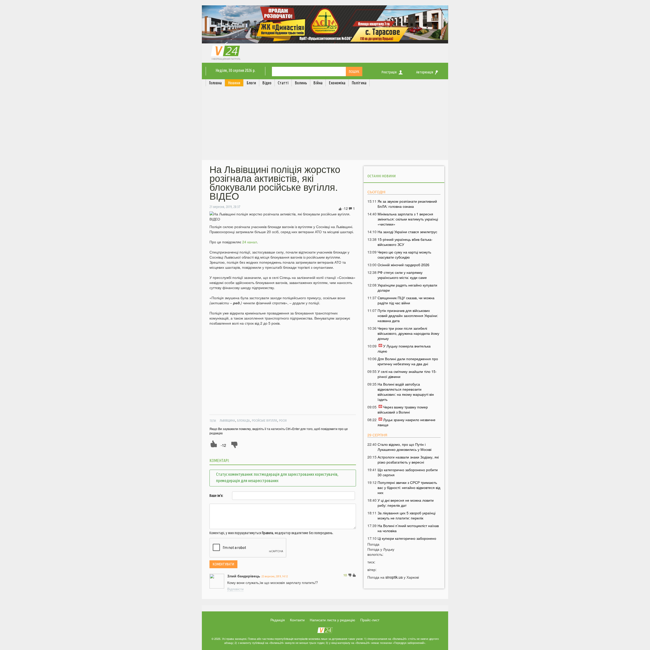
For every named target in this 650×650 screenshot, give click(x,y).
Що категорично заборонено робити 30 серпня (408, 472)
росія (283, 420)
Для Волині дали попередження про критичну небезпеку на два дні (408, 361)
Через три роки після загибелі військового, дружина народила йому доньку (408, 333)
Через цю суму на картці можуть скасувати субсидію (404, 254)
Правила (267, 533)
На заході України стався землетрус (407, 231)
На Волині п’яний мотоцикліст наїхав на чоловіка (408, 528)
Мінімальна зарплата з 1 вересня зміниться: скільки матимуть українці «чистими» (408, 219)
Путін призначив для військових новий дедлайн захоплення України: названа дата (408, 315)
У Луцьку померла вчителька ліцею (404, 348)
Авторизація (424, 72)
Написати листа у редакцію (332, 619)
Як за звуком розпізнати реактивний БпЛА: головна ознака (407, 204)
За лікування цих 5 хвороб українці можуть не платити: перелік (406, 515)
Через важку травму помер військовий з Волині (403, 409)
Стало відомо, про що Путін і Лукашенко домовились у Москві (404, 447)
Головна (215, 83)
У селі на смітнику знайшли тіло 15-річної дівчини (407, 374)
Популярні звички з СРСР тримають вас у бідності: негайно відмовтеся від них (409, 487)
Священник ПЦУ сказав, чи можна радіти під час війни (406, 300)
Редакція (277, 619)
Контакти (297, 619)
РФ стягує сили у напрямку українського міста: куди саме (402, 275)
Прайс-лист (369, 619)
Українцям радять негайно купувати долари (407, 287)
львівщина (227, 420)
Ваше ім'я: (216, 496)
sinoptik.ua (394, 577)
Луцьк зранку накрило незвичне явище (406, 422)
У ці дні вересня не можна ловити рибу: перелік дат (406, 503)
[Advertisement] (325, 124)
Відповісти (235, 588)
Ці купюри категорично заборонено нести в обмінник (407, 541)
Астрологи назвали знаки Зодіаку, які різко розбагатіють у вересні (408, 459)
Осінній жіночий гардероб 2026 (403, 264)
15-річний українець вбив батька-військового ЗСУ (405, 242)
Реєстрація (389, 72)
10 (345, 575)
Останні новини (381, 176)
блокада (243, 420)
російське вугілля (264, 420)
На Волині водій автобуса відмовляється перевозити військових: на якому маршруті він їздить (406, 392)
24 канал (249, 241)
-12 (223, 445)
